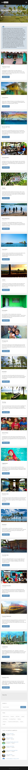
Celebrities (5, 646)
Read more (6, 76)
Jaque (3, 279)
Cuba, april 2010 (9, 754)
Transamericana (6, 585)
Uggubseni (5, 463)
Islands (22, 716)
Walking (19, 719)
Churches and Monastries (13, 721)
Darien (3, 188)
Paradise (4, 371)
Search (23, 707)
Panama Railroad (6, 616)
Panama (12, 716)
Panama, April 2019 (9, 733)
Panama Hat (5, 494)
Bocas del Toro (6, 127)
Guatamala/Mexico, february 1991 (12, 758)
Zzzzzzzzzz (5, 97)
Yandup (4, 402)
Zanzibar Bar (5, 555)
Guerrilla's (4, 249)
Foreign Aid (5, 341)
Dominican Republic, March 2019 (12, 742)
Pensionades (5, 157)
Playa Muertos (6, 218)
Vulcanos (4, 721)
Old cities (17, 716)
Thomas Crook (6, 66)
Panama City (5, 677)
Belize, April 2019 (9, 737)
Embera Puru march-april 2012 (12, 750)
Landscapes (5, 719)
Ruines (21, 721)
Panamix (4, 524)
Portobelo (4, 310)
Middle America (6, 716)
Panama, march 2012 (7, 16)
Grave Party (5, 432)
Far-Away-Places (12, 719)
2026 (18, 768)
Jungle (4, 724)
